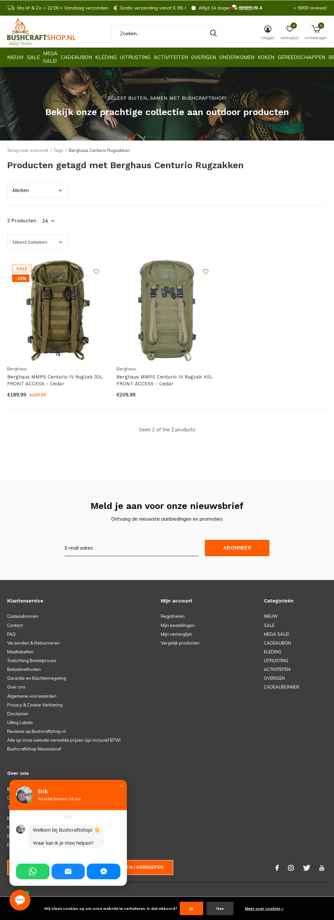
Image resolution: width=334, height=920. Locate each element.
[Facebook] (277, 868)
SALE (33, 57)
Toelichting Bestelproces (31, 660)
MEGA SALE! (50, 57)
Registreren (173, 616)
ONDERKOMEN (236, 57)
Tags (58, 150)
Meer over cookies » (264, 908)
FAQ (11, 634)
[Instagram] (291, 868)
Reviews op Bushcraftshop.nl (36, 731)
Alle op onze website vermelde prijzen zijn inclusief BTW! (64, 740)
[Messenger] (103, 871)
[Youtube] (321, 868)
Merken (20, 190)
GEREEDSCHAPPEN (301, 57)
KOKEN (266, 57)
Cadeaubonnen (22, 616)
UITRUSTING (135, 57)
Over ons (16, 687)
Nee (220, 908)
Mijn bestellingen (178, 625)
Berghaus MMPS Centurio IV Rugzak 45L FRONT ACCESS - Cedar (164, 380)
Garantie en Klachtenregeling (36, 678)
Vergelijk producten (180, 642)
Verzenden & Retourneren (33, 642)
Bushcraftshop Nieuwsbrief (34, 748)
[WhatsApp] (33, 871)
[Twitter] (306, 868)
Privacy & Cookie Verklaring (35, 704)
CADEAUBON (76, 57)
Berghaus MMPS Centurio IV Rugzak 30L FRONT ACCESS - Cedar (55, 380)
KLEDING (106, 57)
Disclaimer (17, 713)
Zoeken (213, 33)
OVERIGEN (203, 57)
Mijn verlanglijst (176, 634)
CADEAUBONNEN (281, 687)
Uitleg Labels (20, 722)
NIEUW (15, 57)
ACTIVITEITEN (171, 57)
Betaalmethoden (24, 669)
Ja (191, 908)
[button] (121, 785)
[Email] (68, 871)
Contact (15, 625)
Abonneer (237, 548)
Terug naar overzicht (27, 150)
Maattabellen (20, 651)
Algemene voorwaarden (31, 696)
